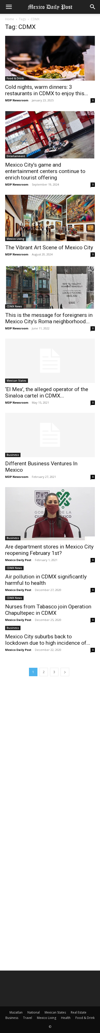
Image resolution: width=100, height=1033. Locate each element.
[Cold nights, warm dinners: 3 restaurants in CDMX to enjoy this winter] (50, 58)
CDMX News (14, 306)
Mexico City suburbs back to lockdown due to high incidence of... (47, 639)
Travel (27, 1018)
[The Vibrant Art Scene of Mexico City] (50, 218)
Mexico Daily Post (18, 560)
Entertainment (16, 156)
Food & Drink (15, 78)
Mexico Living (15, 239)
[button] (9, 7)
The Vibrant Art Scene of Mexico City (49, 247)
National (33, 1012)
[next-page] (65, 672)
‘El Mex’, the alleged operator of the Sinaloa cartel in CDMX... (46, 392)
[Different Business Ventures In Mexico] (50, 435)
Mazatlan (16, 1012)
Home (9, 19)
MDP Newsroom (16, 100)
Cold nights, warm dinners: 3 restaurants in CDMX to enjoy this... (46, 90)
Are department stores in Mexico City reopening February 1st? (49, 550)
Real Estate (78, 1012)
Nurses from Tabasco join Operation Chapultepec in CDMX (48, 610)
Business (13, 455)
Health (66, 1018)
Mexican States (16, 380)
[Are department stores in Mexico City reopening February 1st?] (50, 513)
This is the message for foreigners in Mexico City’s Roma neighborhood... (49, 318)
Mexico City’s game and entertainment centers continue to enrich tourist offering (45, 171)
